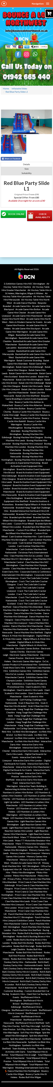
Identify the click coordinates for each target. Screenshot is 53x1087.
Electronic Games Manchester (24, 654)
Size (27, 168)
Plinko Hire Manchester (24, 875)
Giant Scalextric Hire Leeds (30, 690)
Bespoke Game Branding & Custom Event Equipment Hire (27, 398)
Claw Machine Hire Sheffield (25, 568)
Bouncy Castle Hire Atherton (28, 405)
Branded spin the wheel (20, 517)
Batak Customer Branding (29, 360)
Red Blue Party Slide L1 (17, 91)
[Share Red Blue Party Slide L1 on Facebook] (26, 159)
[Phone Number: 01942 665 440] (26, 77)
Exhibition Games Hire (20, 670)
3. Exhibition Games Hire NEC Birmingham (24, 283)
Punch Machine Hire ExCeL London (25, 914)
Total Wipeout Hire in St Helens (28, 1061)
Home (6, 88)
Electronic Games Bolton (27, 648)
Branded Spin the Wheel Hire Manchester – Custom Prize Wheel (25, 533)
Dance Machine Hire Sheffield (28, 632)
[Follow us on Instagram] (26, 54)
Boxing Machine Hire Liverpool (27, 443)
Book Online (16, 214)
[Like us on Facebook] (18, 54)
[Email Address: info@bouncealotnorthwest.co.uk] (26, 30)
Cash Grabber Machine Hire (22, 536)
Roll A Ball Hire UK (27, 987)
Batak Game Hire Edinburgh (29, 366)
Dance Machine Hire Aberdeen (28, 606)
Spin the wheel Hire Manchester (25, 1038)
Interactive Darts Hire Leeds (25, 750)
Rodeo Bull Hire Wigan (30, 1077)
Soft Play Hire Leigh (30, 1026)
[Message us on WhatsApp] (35, 54)
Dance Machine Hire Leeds (28, 619)
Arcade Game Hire (22, 306)
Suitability (27, 173)
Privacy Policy (14, 878)
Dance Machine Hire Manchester (27, 626)
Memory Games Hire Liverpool (25, 853)
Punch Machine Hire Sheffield (26, 930)
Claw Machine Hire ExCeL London (26, 555)
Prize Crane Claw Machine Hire (30, 894)
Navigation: (38, 3)
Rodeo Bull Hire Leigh (23, 946)
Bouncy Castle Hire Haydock (27, 411)
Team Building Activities (24, 1048)
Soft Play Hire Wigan (30, 1032)
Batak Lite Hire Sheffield (27, 395)
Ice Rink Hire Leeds (23, 734)
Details (26, 164)
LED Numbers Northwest (22, 818)
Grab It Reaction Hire (28, 703)
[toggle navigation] (48, 3)
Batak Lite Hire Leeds (32, 386)
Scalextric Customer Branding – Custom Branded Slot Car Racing (25, 990)
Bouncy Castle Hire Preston (26, 418)
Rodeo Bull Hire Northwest (29, 952)
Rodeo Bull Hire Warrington (24, 958)
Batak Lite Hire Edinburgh (31, 382)
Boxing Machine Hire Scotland (29, 459)
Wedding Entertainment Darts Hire (32, 1067)
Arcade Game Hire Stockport (26, 328)
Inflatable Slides (19, 88)
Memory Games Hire (28, 847)
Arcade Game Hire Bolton (28, 309)
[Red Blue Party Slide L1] (26, 121)
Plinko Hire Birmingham (23, 872)
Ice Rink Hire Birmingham (24, 731)
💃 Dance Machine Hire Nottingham (22, 1070)
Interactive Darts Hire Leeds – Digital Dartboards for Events (28, 754)
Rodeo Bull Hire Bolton (22, 942)
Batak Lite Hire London (32, 389)
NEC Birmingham (30, 866)
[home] (4, 3)
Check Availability (42, 216)
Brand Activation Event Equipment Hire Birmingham (25, 466)
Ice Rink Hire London (25, 738)
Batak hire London (28, 376)
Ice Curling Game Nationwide (31, 728)
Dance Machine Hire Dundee (28, 613)
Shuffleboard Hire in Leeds (24, 1010)
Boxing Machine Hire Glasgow (28, 437)
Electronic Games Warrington (26, 661)
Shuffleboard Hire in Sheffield (29, 1022)
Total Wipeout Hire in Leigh (23, 1054)
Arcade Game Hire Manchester (27, 315)
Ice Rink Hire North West (27, 741)
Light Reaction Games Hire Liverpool (27, 827)
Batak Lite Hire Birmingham (29, 379)
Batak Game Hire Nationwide (23, 373)
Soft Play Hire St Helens (28, 1029)
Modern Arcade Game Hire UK (26, 862)
